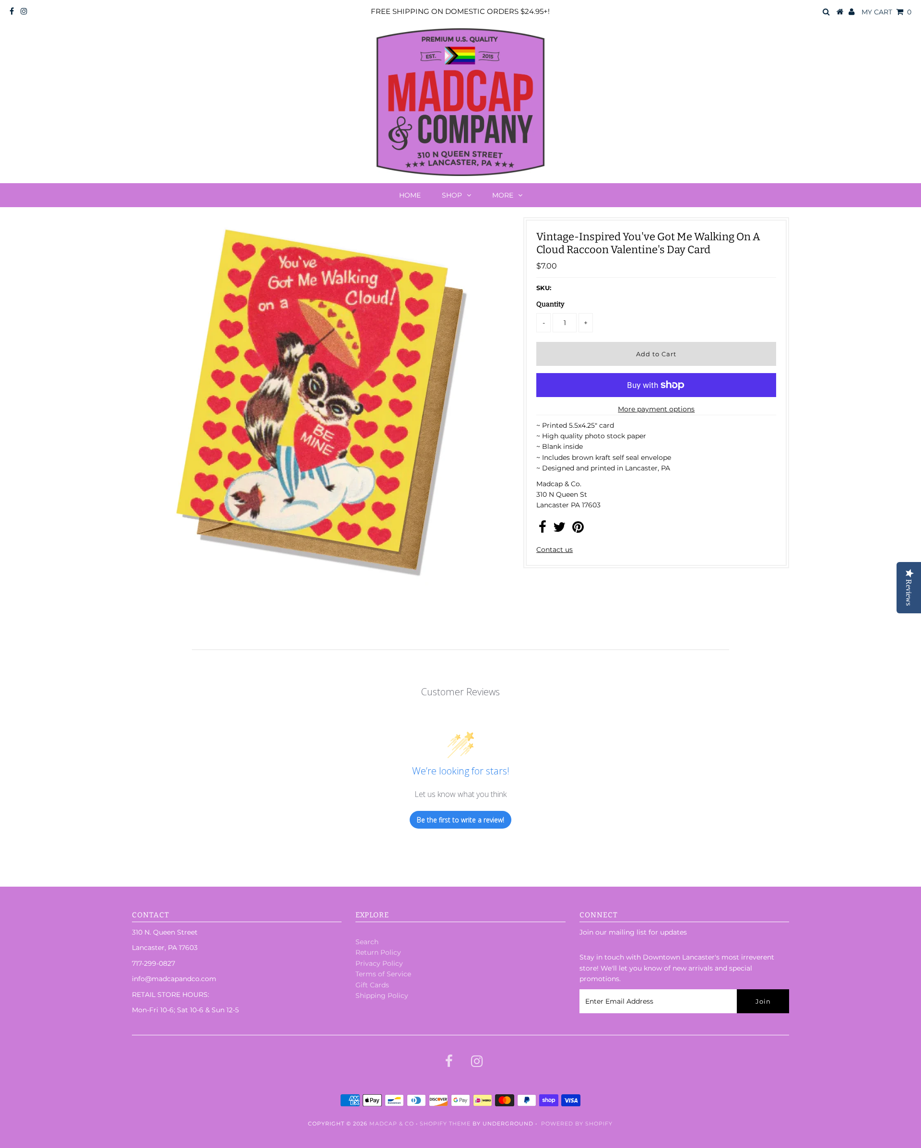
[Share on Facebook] (542, 529)
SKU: (543, 288)
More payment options (656, 409)
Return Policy (378, 952)
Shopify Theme (445, 1123)
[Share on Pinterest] (578, 529)
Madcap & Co (391, 1123)
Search (366, 941)
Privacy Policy (379, 963)
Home (410, 195)
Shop (452, 195)
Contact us (554, 549)
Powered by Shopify (577, 1123)
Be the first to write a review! (460, 819)
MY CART (886, 12)
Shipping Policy (381, 995)
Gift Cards (372, 985)
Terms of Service (383, 974)
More (502, 195)
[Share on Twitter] (559, 529)
